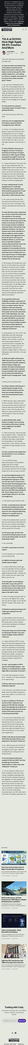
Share (22, 53)
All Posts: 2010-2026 (10, 1044)
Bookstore (21, 1044)
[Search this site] (23, 29)
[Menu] (25, 29)
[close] (26, 13)
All (3, 35)
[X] (12, 1033)
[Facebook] (15, 1033)
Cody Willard (10, 51)
